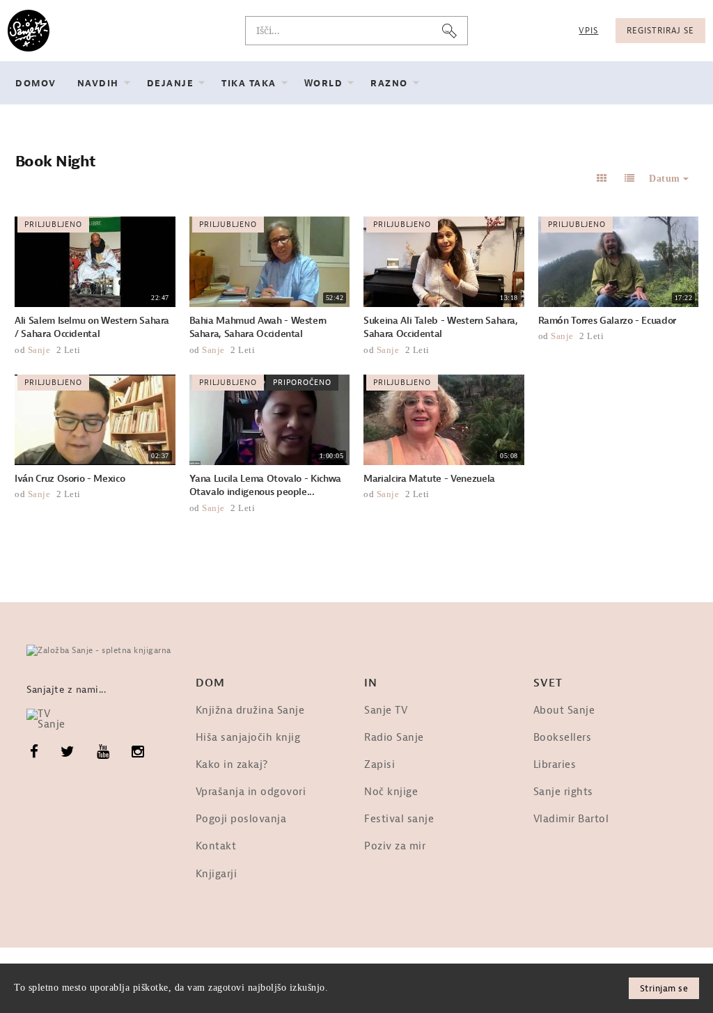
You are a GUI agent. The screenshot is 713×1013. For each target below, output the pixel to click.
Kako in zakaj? (232, 764)
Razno (389, 83)
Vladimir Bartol (571, 819)
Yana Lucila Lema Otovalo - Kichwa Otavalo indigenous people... (265, 485)
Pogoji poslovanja (241, 819)
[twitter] (68, 752)
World (323, 83)
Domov (35, 83)
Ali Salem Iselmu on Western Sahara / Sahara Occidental (92, 327)
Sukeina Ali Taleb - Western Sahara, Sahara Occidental (440, 327)
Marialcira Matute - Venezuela (429, 479)
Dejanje (170, 83)
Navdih (98, 83)
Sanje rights (563, 792)
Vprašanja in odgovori (251, 792)
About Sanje (564, 710)
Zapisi (379, 764)
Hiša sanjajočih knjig (248, 737)
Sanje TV (385, 710)
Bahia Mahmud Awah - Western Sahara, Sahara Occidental (258, 327)
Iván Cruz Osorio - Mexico (70, 479)
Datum (666, 178)
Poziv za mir (394, 846)
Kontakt (216, 846)
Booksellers (562, 737)
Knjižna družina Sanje (250, 710)
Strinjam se (664, 988)
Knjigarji (216, 874)
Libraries (555, 764)
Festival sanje (399, 819)
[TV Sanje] (52, 719)
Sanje (39, 350)
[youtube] (103, 752)
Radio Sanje (394, 737)
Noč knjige (391, 792)
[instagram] (138, 752)
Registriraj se (660, 30)
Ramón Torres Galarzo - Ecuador (607, 321)
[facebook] (34, 752)
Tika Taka (248, 83)
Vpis (588, 30)
